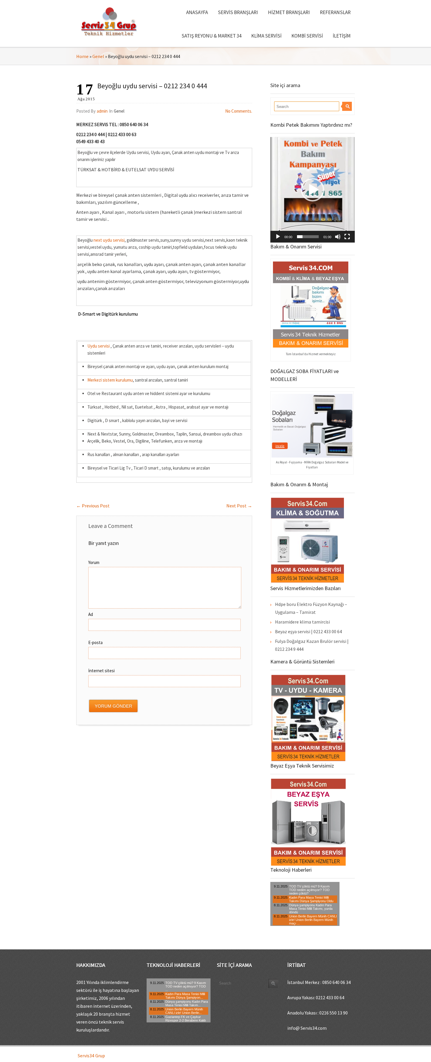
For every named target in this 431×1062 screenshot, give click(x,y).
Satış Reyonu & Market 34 (211, 36)
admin (102, 111)
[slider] (308, 236)
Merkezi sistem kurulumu (110, 380)
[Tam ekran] (347, 237)
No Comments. (238, 111)
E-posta (95, 642)
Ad (90, 614)
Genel (98, 56)
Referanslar (335, 12)
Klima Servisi (266, 36)
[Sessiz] (338, 237)
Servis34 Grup (91, 1055)
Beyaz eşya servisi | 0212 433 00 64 (308, 631)
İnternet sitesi (101, 670)
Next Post (239, 506)
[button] (312, 189)
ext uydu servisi (110, 240)
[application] (312, 190)
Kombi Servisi (307, 36)
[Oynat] (278, 237)
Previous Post (93, 506)
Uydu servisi (98, 346)
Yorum (93, 562)
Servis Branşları (238, 12)
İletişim (342, 36)
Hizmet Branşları (289, 12)
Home (82, 56)
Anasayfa (197, 12)
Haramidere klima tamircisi (302, 622)
